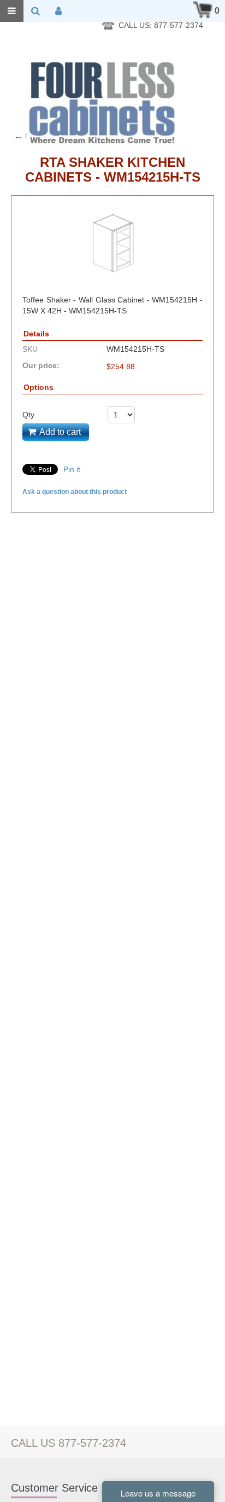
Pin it (71, 469)
